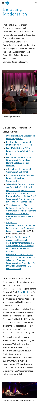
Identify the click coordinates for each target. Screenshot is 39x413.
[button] (2, 3)
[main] (19, 11)
